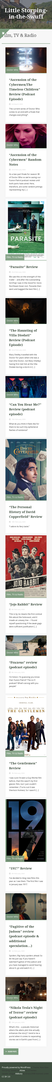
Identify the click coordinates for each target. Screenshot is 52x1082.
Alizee (22, 1070)
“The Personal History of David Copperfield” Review (25, 512)
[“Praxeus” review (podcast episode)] (26, 645)
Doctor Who (12, 70)
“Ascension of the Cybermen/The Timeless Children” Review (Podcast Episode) (24, 89)
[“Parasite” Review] (26, 229)
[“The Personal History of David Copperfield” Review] (26, 469)
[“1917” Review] (26, 830)
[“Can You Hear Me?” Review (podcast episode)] (26, 387)
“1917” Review (20, 868)
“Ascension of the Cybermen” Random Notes (25, 159)
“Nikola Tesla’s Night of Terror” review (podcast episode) (26, 1012)
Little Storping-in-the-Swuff (26, 13)
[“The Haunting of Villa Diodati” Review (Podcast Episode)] (26, 311)
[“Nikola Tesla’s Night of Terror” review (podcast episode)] (26, 989)
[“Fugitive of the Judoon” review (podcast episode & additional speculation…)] (26, 906)
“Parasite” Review (23, 267)
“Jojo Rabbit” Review (25, 604)
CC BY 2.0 (6, 1076)
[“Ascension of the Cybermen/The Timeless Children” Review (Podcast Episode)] (26, 60)
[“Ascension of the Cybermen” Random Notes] (26, 136)
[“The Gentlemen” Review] (26, 725)
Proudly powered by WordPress (16, 1067)
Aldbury (18, 1073)
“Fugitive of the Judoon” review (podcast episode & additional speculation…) (24, 936)
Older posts (12, 1051)
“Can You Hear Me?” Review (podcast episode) (25, 409)
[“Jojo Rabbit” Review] (26, 566)
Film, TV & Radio (15, 257)
